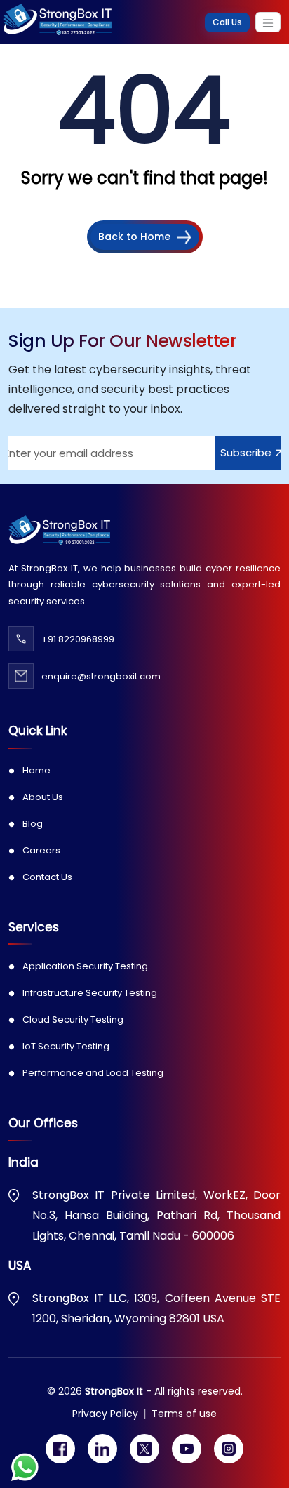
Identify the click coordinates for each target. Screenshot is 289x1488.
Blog (32, 823)
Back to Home (134, 237)
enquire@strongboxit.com (101, 676)
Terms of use (184, 1414)
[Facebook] (60, 1448)
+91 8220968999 (77, 639)
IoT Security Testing (65, 1046)
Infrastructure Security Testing (89, 992)
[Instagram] (228, 1448)
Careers (41, 850)
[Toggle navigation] (268, 22)
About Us (42, 797)
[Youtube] (186, 1448)
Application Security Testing (85, 966)
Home (36, 770)
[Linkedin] (102, 1448)
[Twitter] (144, 1448)
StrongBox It (115, 1391)
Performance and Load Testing (92, 1073)
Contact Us (47, 877)
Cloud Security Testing (72, 1019)
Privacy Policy (105, 1414)
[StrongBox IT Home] (57, 22)
